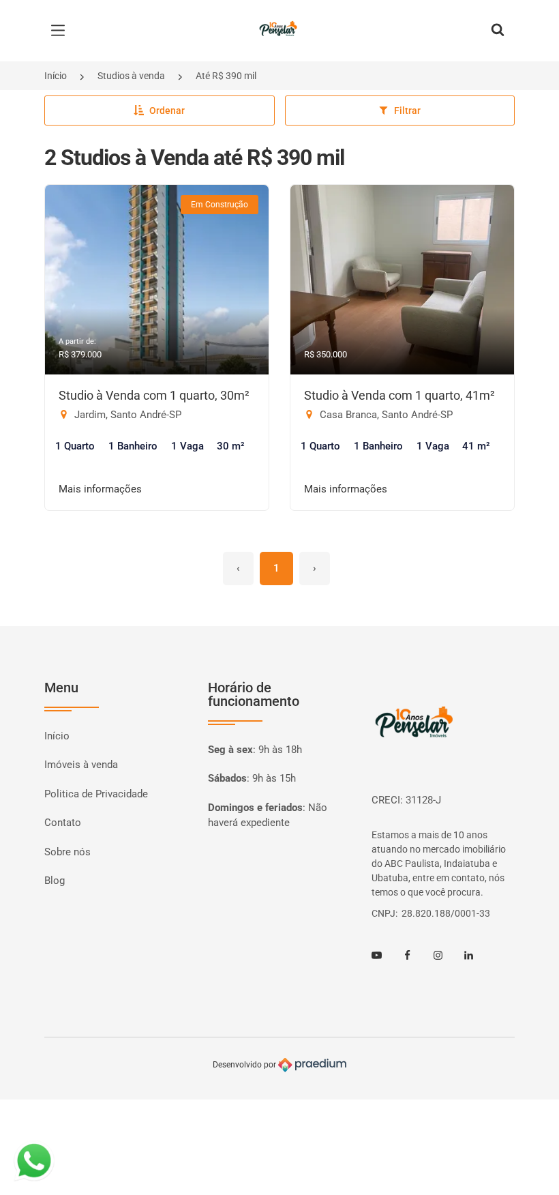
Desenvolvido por (245, 1064)
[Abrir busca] (497, 30)
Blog (54, 880)
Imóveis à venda (81, 764)
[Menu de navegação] (61, 31)
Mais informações (100, 489)
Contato (62, 822)
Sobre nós (67, 852)
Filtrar (407, 110)
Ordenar (167, 110)
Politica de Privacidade (96, 794)
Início (55, 75)
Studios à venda (131, 75)
